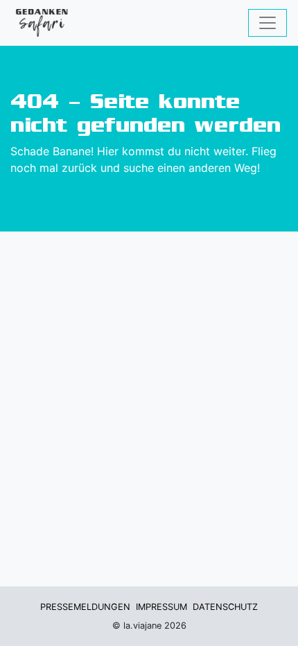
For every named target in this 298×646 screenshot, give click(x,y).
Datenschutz (225, 607)
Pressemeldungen (85, 607)
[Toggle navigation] (267, 23)
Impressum (161, 607)
